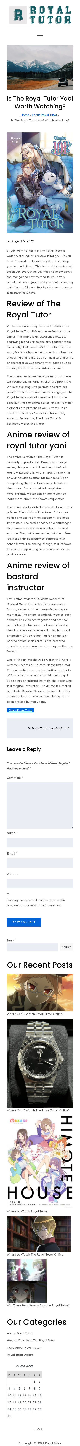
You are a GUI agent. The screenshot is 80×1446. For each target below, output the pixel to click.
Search (11, 940)
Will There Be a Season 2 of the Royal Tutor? (38, 1305)
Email (12, 853)
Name (12, 833)
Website (12, 874)
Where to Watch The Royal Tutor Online (35, 1254)
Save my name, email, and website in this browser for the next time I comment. (36, 902)
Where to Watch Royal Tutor (27, 1211)
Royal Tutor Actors (20, 1354)
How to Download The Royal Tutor (31, 1340)
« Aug (38, 1428)
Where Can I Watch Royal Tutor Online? (35, 1014)
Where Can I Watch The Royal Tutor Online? (38, 1110)
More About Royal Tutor (24, 1347)
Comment (15, 777)
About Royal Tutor (20, 710)
